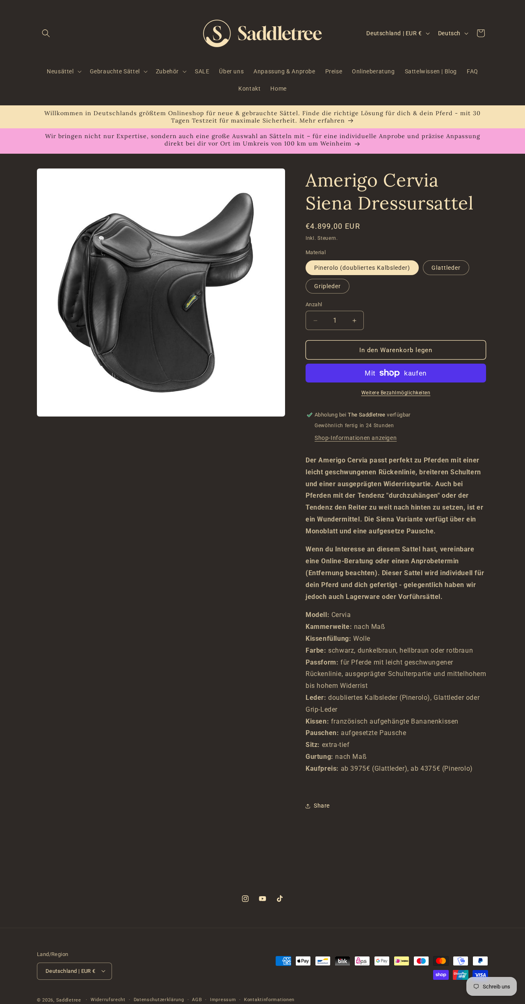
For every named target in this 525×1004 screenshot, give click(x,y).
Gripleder (327, 286)
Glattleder (446, 267)
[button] (46, 33)
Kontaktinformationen (269, 999)
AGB (197, 999)
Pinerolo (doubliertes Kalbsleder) (362, 267)
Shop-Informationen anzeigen (356, 438)
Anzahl (314, 304)
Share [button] (322, 805)
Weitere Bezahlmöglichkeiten (396, 393)
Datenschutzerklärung (159, 999)
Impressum (223, 999)
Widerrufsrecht (108, 999)
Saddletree (68, 999)
